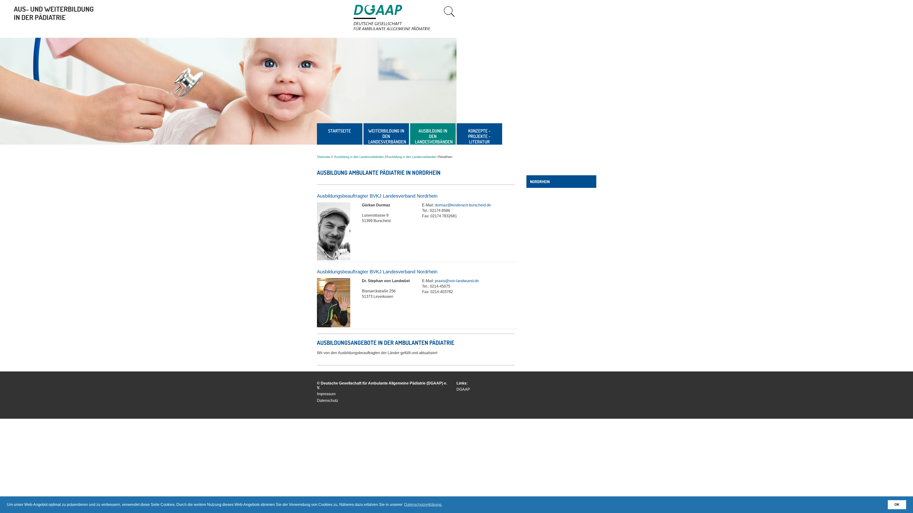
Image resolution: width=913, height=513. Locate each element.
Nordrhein (540, 181)
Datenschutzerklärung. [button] (423, 505)
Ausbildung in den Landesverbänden (434, 136)
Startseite (339, 131)
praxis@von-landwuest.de (457, 281)
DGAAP (463, 389)
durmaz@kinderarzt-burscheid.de (463, 205)
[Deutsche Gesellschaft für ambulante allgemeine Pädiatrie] (397, 29)
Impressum (326, 394)
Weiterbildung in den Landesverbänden (387, 136)
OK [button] (896, 504)
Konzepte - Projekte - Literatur (479, 136)
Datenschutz (327, 401)
